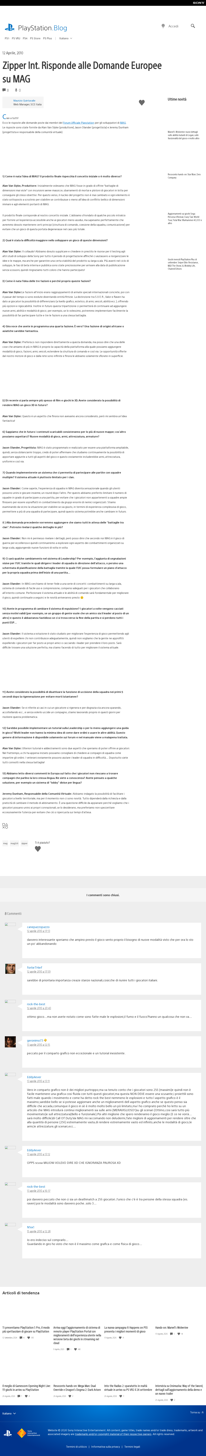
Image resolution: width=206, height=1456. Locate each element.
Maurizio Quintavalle (24, 100)
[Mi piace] (29, 1337)
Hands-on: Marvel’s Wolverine (171, 1327)
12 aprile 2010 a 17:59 (39, 971)
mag (5, 843)
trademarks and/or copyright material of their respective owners (113, 1434)
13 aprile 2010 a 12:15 (38, 1044)
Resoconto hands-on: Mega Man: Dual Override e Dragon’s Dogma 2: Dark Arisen (77, 1387)
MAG (123, 122)
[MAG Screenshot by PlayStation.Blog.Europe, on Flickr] (27, 680)
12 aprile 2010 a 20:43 (39, 1008)
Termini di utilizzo (76, 1446)
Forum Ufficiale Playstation (78, 122)
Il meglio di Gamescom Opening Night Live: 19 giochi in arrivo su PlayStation (26, 1387)
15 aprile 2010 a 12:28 (39, 1231)
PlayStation (42, 27)
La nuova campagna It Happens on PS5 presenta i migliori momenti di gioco (126, 1329)
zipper (24, 843)
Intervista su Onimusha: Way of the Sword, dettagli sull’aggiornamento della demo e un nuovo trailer (179, 1389)
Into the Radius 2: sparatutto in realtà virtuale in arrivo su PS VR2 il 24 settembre (128, 1387)
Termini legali (132, 1446)
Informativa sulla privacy (105, 1446)
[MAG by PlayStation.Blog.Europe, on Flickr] (27, 389)
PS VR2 (16, 38)
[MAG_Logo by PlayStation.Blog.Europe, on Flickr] (27, 165)
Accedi (173, 26)
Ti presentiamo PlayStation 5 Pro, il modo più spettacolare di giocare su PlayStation (26, 1329)
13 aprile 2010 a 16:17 (38, 1191)
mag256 (14, 843)
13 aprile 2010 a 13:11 (38, 1081)
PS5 (7, 38)
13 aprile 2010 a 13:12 (38, 1154)
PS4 (25, 38)
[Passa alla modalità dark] (163, 26)
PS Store (35, 38)
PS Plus (47, 38)
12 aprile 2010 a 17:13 (38, 931)
